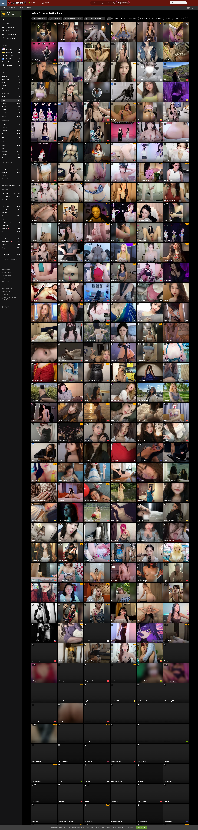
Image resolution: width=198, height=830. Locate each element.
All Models (5, 294)
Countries (55, 18)
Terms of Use (6, 285)
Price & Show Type (73, 18)
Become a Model (7, 288)
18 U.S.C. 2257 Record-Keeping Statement (9, 298)
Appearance (39, 18)
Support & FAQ (6, 269)
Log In (192, 3)
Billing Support (6, 272)
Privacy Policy (6, 282)
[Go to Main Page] (17, 3)
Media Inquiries (6, 279)
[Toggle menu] (3, 3)
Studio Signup (6, 291)
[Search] (113, 2)
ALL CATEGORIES (12, 260)
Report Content (6, 275)
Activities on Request (94, 18)
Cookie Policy (119, 827)
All (109, 18)
